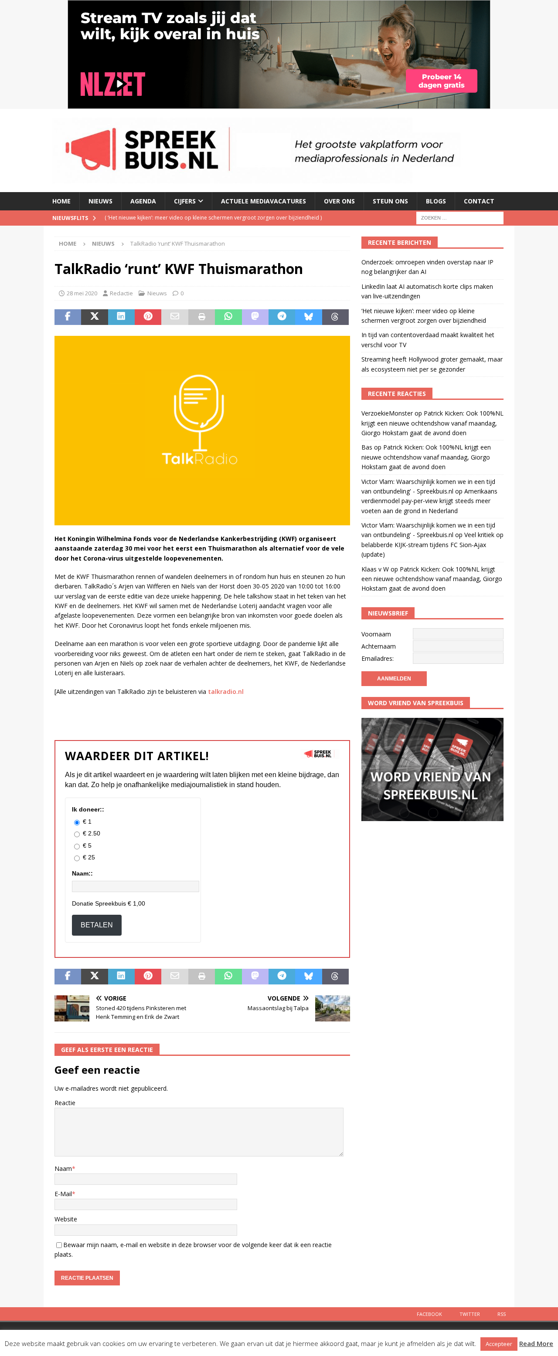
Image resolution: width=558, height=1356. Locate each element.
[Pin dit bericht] (148, 317)
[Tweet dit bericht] (94, 317)
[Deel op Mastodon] (255, 317)
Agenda (143, 201)
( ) (213, 217)
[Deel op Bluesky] (308, 317)
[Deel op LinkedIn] (121, 317)
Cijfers (185, 201)
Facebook (429, 1314)
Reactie (64, 1103)
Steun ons (390, 201)
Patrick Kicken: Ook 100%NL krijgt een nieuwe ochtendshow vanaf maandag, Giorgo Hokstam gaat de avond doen (432, 423)
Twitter (469, 1314)
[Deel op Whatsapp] (228, 317)
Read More (536, 1343)
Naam (63, 1168)
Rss (501, 1314)
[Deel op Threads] (335, 317)
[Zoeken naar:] (460, 217)
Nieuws (100, 201)
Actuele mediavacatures (263, 201)
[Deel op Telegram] (282, 317)
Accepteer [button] (499, 1344)
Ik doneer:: (88, 809)
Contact (479, 201)
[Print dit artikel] (201, 317)
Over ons (339, 201)
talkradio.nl (226, 691)
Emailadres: (377, 658)
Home (61, 201)
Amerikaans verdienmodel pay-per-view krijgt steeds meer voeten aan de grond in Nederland (429, 501)
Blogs (436, 201)
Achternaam (378, 646)
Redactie (121, 293)
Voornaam (376, 634)
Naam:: (82, 873)
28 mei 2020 (82, 293)
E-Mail (63, 1194)
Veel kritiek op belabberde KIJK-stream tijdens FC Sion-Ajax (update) (432, 544)
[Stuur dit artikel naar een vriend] (174, 317)
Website (65, 1219)
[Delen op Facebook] (67, 317)
